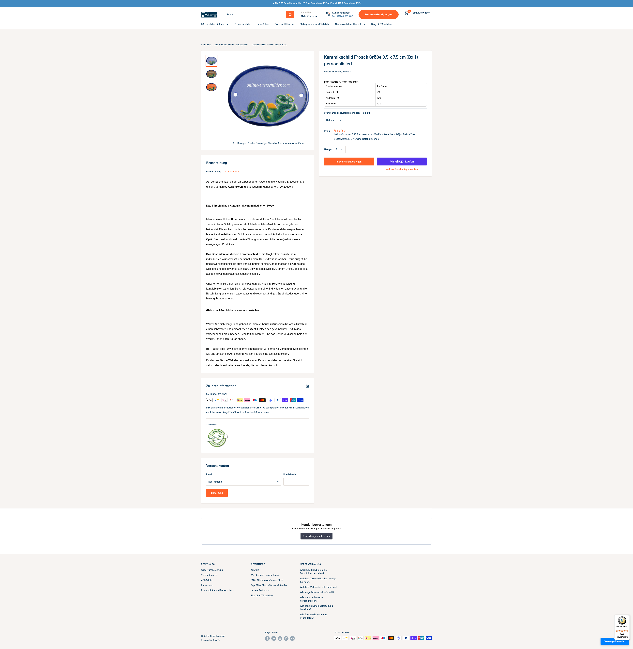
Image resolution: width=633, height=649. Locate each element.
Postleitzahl (289, 474)
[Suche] (290, 14)
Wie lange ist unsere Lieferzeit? (317, 592)
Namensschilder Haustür (348, 24)
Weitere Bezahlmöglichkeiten (402, 169)
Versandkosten (209, 574)
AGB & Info (206, 580)
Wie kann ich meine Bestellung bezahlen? (316, 607)
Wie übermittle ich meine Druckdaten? (313, 616)
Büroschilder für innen (213, 24)
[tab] (213, 172)
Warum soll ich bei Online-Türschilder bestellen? (314, 571)
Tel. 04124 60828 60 (342, 16)
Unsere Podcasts (260, 590)
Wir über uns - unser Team (265, 574)
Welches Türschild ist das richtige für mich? (318, 580)
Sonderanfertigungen (378, 14)
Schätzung (217, 492)
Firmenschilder (243, 24)
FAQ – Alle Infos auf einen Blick (267, 580)
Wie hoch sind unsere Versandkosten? (311, 599)
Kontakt (255, 569)
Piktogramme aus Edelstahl (314, 24)
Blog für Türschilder (382, 24)
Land (209, 474)
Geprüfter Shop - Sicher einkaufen (269, 585)
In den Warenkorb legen (349, 161)
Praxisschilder (282, 24)
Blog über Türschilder (262, 595)
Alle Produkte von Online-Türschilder (231, 44)
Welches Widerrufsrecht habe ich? (318, 586)
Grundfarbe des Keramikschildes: (347, 112)
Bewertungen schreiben (316, 536)
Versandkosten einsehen (366, 138)
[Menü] (628, 616)
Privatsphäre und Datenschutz (217, 590)
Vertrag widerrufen (614, 641)
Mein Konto (308, 16)
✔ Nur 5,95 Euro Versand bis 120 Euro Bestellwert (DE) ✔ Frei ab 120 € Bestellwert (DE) (316, 3)
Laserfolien (263, 24)
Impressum (207, 585)
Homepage (206, 44)
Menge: (328, 149)
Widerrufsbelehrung (212, 569)
